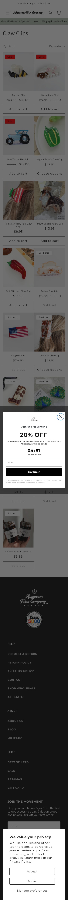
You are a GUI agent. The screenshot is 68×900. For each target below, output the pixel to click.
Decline (32, 881)
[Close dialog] (60, 416)
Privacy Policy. (20, 861)
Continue (34, 472)
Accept (32, 871)
